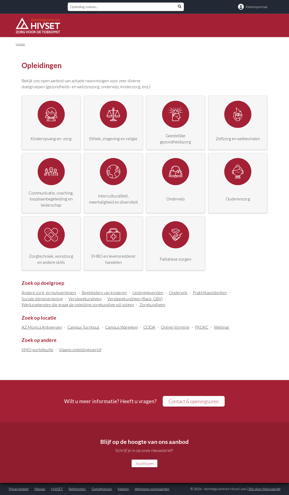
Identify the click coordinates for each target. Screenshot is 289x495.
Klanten (123, 489)
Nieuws (39, 489)
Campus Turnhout (83, 327)
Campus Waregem (121, 327)
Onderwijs (178, 292)
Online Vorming (175, 327)
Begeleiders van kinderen (104, 292)
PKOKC (201, 327)
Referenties (77, 489)
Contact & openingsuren (193, 401)
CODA (149, 327)
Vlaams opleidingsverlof (80, 349)
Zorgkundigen (152, 304)
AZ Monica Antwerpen (42, 327)
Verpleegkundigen (85, 298)
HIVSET (57, 489)
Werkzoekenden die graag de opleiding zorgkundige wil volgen (78, 304)
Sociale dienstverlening (42, 298)
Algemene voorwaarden (152, 489)
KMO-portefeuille (37, 349)
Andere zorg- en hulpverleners (49, 292)
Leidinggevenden (147, 292)
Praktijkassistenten (210, 292)
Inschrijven (145, 463)
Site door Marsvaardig (264, 489)
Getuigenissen (102, 489)
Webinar (221, 327)
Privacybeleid (18, 489)
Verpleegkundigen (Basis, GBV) (135, 298)
